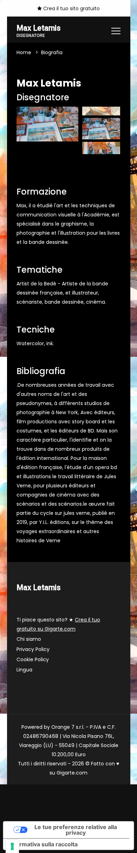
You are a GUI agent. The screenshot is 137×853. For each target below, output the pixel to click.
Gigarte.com (72, 772)
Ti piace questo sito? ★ (58, 624)
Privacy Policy (33, 649)
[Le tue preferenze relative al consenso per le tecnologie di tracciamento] (12, 846)
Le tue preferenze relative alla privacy (75, 829)
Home (24, 52)
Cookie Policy (33, 659)
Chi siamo (29, 639)
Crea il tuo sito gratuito (71, 8)
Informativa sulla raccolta (43, 844)
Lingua (24, 669)
